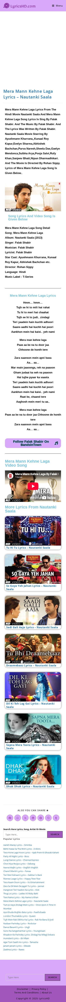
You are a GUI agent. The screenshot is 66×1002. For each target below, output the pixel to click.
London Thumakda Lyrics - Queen (19, 916)
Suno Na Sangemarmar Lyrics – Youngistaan (24, 930)
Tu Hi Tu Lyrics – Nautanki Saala (28, 547)
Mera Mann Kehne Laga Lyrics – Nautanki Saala (25, 901)
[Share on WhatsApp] (17, 818)
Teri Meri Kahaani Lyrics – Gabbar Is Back (22, 875)
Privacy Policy (39, 989)
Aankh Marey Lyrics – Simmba (17, 845)
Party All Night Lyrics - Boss (16, 856)
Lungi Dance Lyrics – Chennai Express (21, 860)
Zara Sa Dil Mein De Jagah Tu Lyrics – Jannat (23, 886)
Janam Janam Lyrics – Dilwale (16, 945)
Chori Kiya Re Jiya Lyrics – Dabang (19, 863)
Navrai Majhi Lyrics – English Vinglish (20, 867)
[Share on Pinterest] (40, 818)
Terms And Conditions (26, 992)
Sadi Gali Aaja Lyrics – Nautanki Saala (32, 627)
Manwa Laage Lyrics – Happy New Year (21, 878)
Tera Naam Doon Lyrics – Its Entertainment (23, 882)
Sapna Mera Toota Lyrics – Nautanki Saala (30, 746)
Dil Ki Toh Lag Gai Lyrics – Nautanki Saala (30, 705)
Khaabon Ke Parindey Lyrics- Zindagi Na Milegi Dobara (29, 934)
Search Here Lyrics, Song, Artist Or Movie (24, 829)
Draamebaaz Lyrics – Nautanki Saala (31, 665)
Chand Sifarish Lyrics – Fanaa (17, 871)
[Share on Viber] (48, 818)
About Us (47, 992)
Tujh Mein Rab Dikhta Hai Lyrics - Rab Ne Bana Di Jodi (28, 919)
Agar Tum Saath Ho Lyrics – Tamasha (20, 942)
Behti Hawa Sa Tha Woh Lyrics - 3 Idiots (22, 848)
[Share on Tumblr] (56, 818)
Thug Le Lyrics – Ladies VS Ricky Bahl (20, 893)
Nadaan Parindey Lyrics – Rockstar (19, 923)
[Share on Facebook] (10, 818)
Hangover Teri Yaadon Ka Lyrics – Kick (21, 889)
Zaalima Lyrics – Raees (13, 949)
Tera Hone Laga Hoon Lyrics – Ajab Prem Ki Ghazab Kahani (31, 852)
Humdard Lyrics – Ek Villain (16, 938)
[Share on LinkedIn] (33, 818)
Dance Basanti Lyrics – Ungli (16, 927)
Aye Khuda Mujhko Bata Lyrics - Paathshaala (24, 912)
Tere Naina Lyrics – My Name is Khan (20, 897)
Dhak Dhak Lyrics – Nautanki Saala (30, 786)
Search (55, 834)
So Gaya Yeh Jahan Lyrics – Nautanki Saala (31, 587)
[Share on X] (25, 818)
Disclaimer (23, 989)
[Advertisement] (33, 46)
